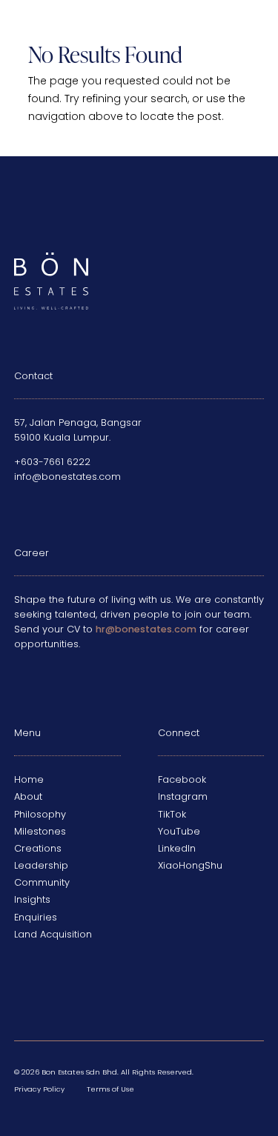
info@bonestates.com (67, 476)
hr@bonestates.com (146, 629)
